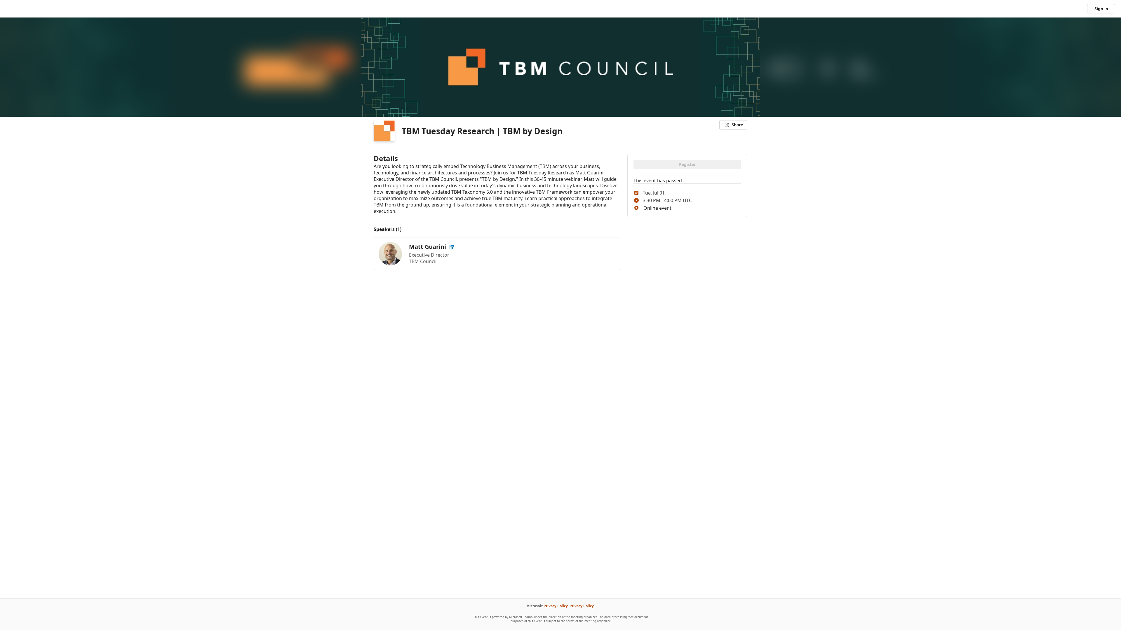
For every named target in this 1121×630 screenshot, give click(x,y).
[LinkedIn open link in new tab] (452, 246)
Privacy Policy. (556, 605)
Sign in (1101, 8)
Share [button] (737, 124)
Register (687, 164)
